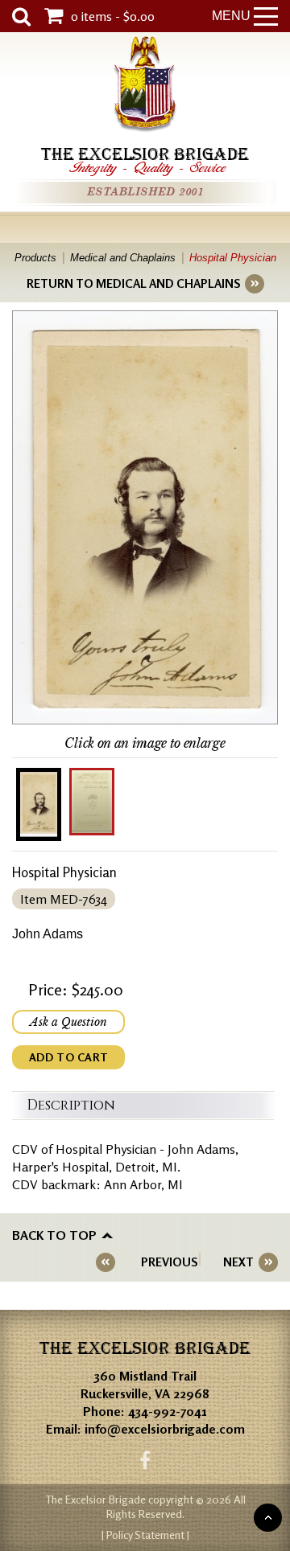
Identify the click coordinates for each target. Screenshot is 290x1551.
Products (35, 258)
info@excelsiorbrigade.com (165, 1429)
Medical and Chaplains (123, 258)
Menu (231, 16)
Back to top (54, 1235)
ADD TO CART (68, 1057)
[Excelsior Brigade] (145, 86)
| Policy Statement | (145, 1534)
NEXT (238, 1262)
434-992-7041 (167, 1411)
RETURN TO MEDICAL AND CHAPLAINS (133, 283)
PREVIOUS (169, 1262)
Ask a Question (68, 1022)
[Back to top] (268, 1518)
